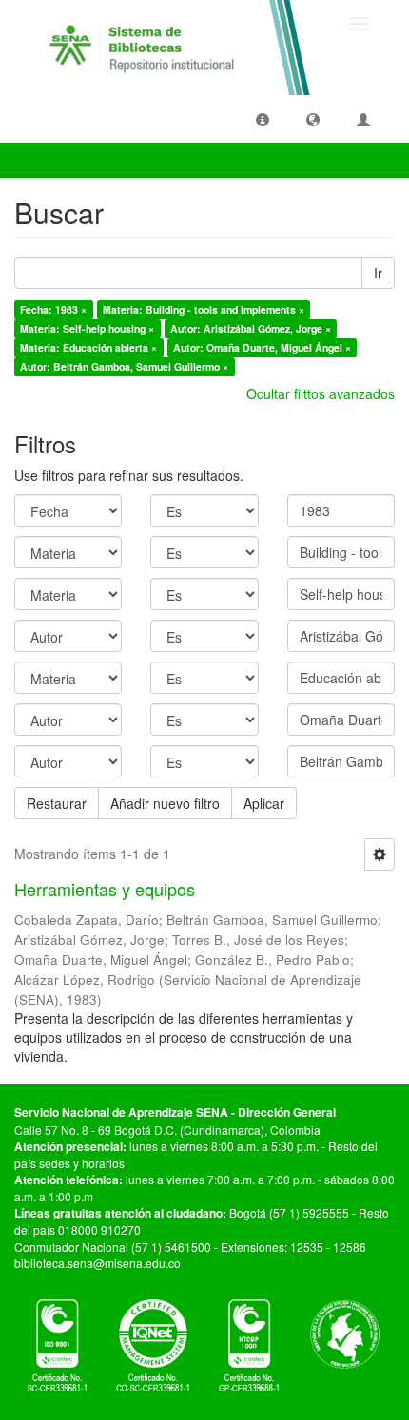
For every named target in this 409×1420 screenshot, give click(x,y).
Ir (378, 272)
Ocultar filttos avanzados (320, 393)
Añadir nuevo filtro (165, 803)
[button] (262, 119)
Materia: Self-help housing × (87, 328)
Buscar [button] (51, 159)
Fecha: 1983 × (53, 309)
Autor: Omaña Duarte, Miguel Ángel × (262, 347)
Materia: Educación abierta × (88, 347)
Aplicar (263, 803)
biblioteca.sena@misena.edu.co (97, 1263)
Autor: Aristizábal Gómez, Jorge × (250, 328)
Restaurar (57, 803)
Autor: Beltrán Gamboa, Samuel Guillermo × (124, 366)
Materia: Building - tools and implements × (203, 309)
